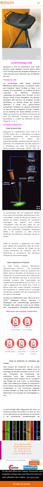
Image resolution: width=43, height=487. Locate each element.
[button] (34, 463)
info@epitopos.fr (25, 454)
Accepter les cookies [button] (21, 484)
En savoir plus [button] (33, 477)
